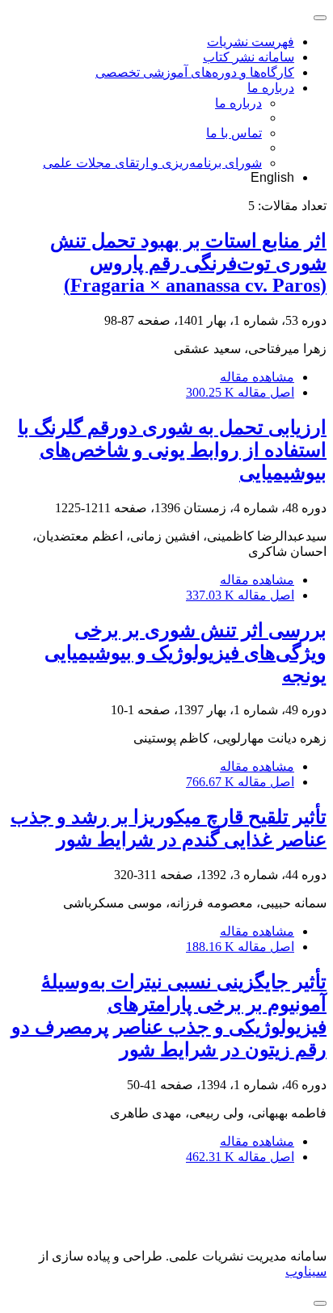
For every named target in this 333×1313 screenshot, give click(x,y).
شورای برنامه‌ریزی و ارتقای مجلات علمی (152, 163)
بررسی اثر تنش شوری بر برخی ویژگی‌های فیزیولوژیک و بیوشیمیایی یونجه (185, 653)
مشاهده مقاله (257, 377)
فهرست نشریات (250, 41)
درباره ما (270, 88)
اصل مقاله (240, 392)
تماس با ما (234, 133)
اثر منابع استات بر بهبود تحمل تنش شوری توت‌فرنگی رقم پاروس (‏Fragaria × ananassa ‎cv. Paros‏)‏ (188, 263)
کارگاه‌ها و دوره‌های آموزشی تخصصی (194, 72)
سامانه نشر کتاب (248, 57)
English (272, 177)
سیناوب (306, 1271)
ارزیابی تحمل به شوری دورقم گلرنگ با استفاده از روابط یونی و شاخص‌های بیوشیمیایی (172, 450)
